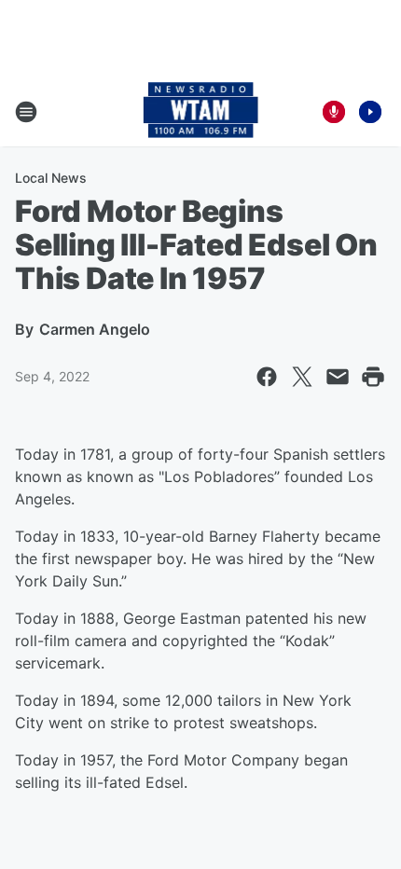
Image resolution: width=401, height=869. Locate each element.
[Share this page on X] (302, 377)
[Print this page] (373, 377)
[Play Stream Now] (370, 112)
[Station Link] (201, 112)
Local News (51, 178)
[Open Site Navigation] (26, 112)
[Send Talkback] (334, 112)
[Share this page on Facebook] (267, 377)
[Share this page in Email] (338, 377)
